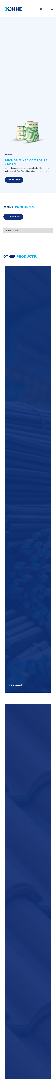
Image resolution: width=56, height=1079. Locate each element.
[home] (12, 9)
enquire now (14, 180)
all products (13, 217)
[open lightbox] (28, 134)
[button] (42, 9)
